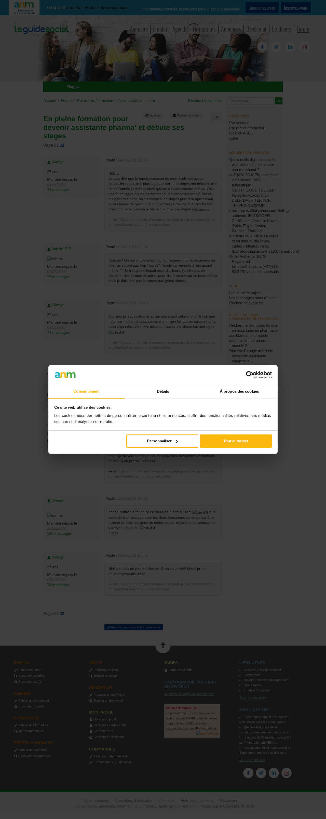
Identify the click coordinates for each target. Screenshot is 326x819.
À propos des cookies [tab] (239, 391)
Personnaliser (159, 441)
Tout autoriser (235, 441)
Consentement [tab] (86, 391)
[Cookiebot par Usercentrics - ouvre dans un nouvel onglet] (249, 375)
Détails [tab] (163, 391)
